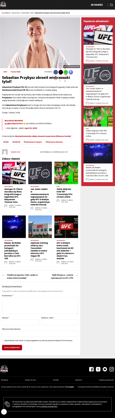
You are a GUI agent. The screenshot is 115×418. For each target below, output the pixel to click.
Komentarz (7, 296)
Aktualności (97, 4)
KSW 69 (17, 142)
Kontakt (56, 380)
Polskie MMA (25, 13)
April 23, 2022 (31, 128)
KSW (32, 13)
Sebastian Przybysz (33, 142)
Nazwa (5, 318)
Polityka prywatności (106, 380)
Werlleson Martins (55, 142)
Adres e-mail (47, 318)
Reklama (78, 380)
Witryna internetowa (11, 329)
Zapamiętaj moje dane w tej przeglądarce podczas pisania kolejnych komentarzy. (38, 340)
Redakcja (4, 380)
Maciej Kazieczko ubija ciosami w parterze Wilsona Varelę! (43, 136)
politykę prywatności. (49, 406)
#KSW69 (18, 120)
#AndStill (9, 120)
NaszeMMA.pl (6, 13)
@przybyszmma (15, 123)
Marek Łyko (15, 152)
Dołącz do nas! (30, 380)
